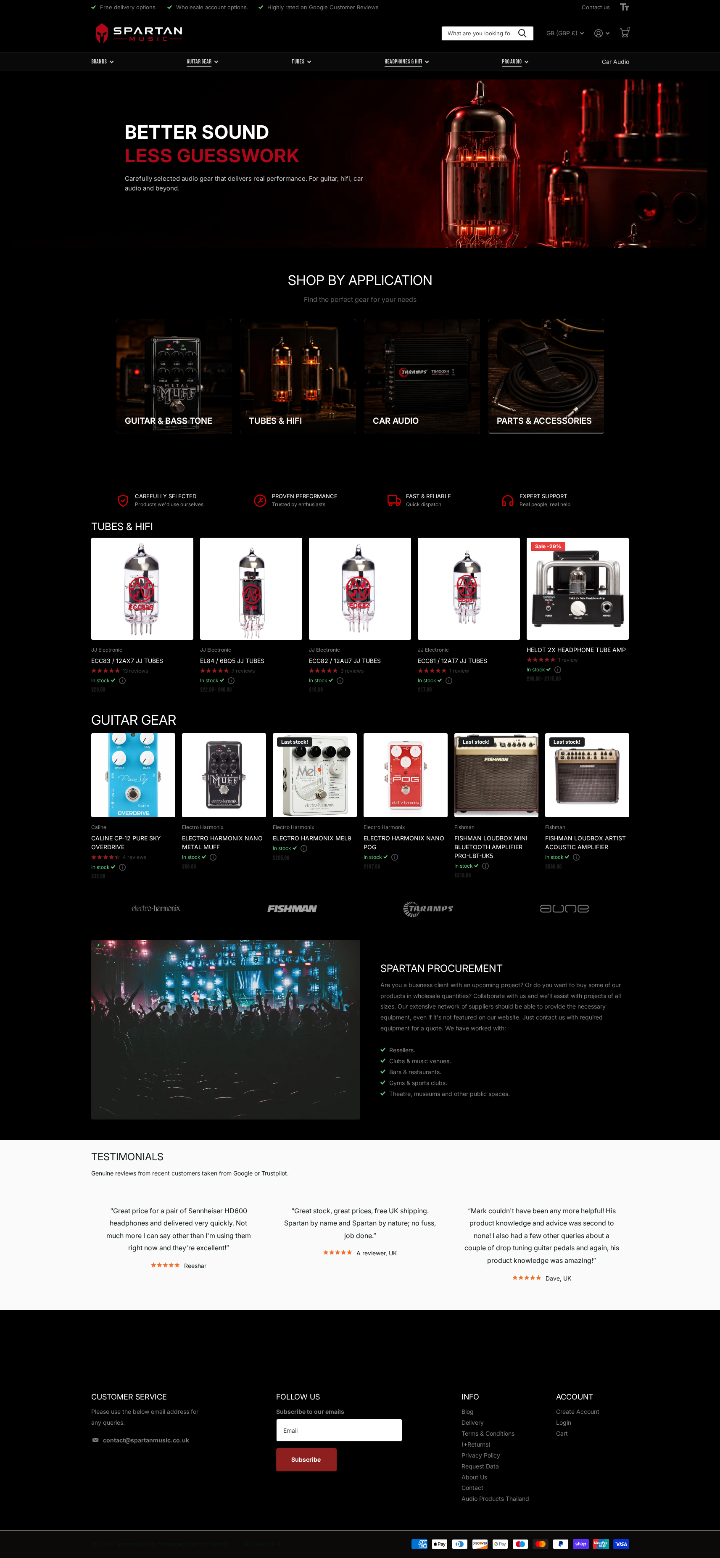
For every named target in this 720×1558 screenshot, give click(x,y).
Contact (472, 1487)
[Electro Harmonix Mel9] (315, 775)
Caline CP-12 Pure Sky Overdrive (126, 842)
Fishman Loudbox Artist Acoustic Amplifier (585, 842)
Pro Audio (512, 61)
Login (563, 1422)
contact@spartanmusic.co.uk (146, 1440)
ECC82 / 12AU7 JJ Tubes (345, 660)
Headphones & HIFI (403, 61)
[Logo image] (156, 909)
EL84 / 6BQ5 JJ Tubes (232, 660)
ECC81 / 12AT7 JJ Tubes (452, 660)
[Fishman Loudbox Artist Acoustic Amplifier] (587, 775)
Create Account (577, 1411)
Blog (468, 1411)
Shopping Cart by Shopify (194, 1543)
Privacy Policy (481, 1455)
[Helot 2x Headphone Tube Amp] (578, 589)
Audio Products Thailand (495, 1498)
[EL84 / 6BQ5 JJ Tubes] (251, 589)
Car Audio (615, 61)
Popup (122, 680)
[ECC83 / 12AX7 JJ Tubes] (142, 589)
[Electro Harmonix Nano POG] (406, 775)
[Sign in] (602, 33)
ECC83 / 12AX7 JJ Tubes (127, 660)
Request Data (480, 1466)
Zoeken (522, 33)
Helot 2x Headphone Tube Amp (576, 649)
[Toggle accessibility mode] (624, 7)
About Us (474, 1477)
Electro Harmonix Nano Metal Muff (222, 842)
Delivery (473, 1422)
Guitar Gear (199, 61)
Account (574, 1396)
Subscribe (306, 1459)
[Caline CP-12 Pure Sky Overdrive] (133, 775)
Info (470, 1396)
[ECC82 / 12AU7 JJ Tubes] (360, 589)
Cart (562, 1433)
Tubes (297, 61)
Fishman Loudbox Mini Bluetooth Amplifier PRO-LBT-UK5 (490, 846)
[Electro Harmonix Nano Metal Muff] (224, 775)
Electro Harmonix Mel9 (312, 838)
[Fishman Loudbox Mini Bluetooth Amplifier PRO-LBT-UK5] (496, 775)
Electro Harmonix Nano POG (404, 842)
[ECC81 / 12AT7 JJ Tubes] (469, 589)
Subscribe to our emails (310, 1411)
